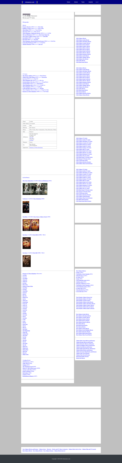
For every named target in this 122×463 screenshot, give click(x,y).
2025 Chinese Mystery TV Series (83, 183)
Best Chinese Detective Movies (83, 331)
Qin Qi (24, 325)
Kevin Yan (44, 77)
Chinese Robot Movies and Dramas (84, 350)
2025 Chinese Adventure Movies (83, 71)
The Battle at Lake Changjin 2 (83, 285)
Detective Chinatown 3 (81, 283)
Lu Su (24, 321)
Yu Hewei (39, 86)
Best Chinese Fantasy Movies (83, 319)
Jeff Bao (42, 88)
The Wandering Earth (28, 366)
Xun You (24, 340)
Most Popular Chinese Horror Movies (85, 306)
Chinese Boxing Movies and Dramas (84, 342)
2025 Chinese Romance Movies (83, 82)
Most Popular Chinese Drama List (84, 297)
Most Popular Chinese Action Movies (84, 302)
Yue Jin (24, 344)
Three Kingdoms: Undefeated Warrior (31, 33)
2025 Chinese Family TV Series (83, 177)
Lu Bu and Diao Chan (28, 88)
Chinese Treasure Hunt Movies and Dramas (86, 351)
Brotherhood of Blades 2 (28, 376)
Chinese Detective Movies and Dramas (85, 343)
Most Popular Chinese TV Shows (83, 298)
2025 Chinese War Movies (82, 87)
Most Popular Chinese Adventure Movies (85, 303)
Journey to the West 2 (28, 369)
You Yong (37, 38)
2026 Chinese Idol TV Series (82, 149)
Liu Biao (31, 140)
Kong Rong (25, 302)
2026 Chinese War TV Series (83, 155)
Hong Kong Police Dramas (82, 356)
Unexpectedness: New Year (29, 82)
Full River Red (79, 282)
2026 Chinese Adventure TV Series (84, 141)
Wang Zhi (25, 332)
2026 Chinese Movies (81, 38)
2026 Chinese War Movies (82, 59)
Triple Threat (26, 363)
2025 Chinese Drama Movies (83, 74)
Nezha (77, 278)
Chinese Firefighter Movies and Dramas (85, 345)
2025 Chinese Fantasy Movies (83, 75)
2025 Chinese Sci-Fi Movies (82, 83)
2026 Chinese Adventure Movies (83, 41)
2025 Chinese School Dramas (83, 196)
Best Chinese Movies (81, 270)
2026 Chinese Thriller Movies (83, 57)
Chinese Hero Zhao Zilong (29, 77)
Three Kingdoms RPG (28, 85)
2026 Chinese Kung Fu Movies (83, 51)
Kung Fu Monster (27, 371)
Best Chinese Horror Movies (82, 320)
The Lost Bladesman (27, 34)
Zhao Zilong (25, 30)
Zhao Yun (25, 31)
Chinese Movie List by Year (75, 449)
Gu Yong (25, 289)
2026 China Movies (80, 60)
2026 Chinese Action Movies (82, 40)
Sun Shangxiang (26, 330)
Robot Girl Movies (80, 358)
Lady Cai (25, 305)
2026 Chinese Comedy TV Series (83, 143)
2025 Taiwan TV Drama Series (83, 191)
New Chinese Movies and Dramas (30, 449)
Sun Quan (25, 329)
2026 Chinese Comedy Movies (83, 43)
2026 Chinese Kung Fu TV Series (83, 150)
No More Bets (79, 288)
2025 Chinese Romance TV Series (84, 185)
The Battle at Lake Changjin (82, 274)
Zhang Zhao (25, 349)
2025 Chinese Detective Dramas (83, 194)
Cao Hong (25, 278)
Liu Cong (25, 314)
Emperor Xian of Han (28, 286)
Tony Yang (40, 26)
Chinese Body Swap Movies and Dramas (85, 340)
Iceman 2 (25, 374)
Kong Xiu (25, 303)
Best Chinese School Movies (82, 328)
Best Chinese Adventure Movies (83, 315)
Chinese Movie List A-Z (59, 450)
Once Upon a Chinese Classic (29, 36)
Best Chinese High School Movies (84, 333)
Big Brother (25, 373)
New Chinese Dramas (48, 450)
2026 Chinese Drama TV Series (83, 144)
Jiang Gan (25, 300)
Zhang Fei (25, 346)
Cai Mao (25, 275)
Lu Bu (24, 319)
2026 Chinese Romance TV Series (84, 154)
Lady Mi (25, 308)
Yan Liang (25, 343)
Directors (49, 449)
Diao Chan (25, 284)
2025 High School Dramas (82, 199)
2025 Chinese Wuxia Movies (82, 94)
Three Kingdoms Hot (27, 80)
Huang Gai (25, 297)
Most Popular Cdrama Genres (83, 300)
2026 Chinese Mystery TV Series (83, 152)
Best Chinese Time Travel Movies (84, 334)
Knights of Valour (27, 28)
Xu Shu (24, 338)
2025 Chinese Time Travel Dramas (84, 197)
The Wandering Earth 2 (81, 286)
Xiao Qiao (25, 335)
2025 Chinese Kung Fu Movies (83, 79)
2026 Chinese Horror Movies (83, 49)
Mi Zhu (24, 322)
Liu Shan (25, 318)
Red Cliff (25, 39)
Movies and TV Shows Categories (60, 449)
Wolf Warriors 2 (26, 361)
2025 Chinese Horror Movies (83, 77)
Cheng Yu (25, 281)
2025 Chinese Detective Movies (83, 93)
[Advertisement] (55, 8)
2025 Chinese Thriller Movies (83, 85)
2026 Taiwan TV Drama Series (83, 158)
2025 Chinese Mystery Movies (83, 80)
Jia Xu (24, 299)
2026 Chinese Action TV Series (83, 139)
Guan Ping (25, 291)
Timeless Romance (27, 44)
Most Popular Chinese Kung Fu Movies (85, 308)
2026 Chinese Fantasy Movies (83, 46)
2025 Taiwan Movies (81, 91)
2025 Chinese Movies (81, 67)
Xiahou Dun (25, 333)
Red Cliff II (25, 38)
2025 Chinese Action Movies (82, 69)
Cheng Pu (25, 280)
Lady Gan (25, 306)
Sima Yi (24, 327)
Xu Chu (24, 337)
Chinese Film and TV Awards (89, 449)
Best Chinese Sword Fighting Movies (84, 330)
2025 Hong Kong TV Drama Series (84, 190)
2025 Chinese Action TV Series (83, 171)
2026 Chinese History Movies (83, 47)
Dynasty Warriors (27, 26)
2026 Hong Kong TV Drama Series (84, 157)
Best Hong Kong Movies (81, 325)
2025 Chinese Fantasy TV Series (83, 178)
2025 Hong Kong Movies (82, 90)
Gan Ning (25, 287)
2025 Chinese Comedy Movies (83, 72)
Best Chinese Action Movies (82, 314)
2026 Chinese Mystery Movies (83, 52)
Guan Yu (25, 292)
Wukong (24, 365)
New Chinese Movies (38, 450)
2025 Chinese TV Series (81, 169)
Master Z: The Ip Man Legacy (30, 368)
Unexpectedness (26, 83)
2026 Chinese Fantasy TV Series (83, 147)
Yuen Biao (45, 36)
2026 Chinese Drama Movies (83, 44)
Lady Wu (25, 310)
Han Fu (24, 294)
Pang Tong (25, 324)
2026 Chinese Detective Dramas (83, 162)
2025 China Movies (80, 88)
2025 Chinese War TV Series (83, 188)
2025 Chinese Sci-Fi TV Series (83, 186)
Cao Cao (25, 78)
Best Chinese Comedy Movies (83, 317)
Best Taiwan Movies (80, 326)
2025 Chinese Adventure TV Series (84, 172)
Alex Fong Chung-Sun (44, 34)
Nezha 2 (78, 272)
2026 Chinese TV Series (81, 138)
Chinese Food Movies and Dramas (84, 347)
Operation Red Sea (80, 289)
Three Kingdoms (26, 86)
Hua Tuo (25, 295)
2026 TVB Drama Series (82, 160)
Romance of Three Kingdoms (29, 91)
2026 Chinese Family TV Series (83, 146)
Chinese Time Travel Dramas (83, 354)
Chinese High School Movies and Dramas (85, 348)
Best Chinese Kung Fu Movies (83, 322)
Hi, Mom (78, 277)
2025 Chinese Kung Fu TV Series (83, 182)
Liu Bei (24, 311)
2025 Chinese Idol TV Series (82, 180)
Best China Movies (80, 323)
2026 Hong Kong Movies (82, 62)
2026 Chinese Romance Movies (83, 54)
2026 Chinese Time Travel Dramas (84, 163)
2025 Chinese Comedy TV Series (83, 174)
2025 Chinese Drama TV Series (83, 175)
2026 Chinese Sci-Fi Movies (82, 55)
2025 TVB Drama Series (82, 193)
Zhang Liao (25, 348)
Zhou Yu (24, 352)
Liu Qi (24, 316)
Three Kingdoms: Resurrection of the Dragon (33, 41)
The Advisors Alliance (28, 75)
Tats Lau (40, 44)
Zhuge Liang (25, 354)
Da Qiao (24, 283)
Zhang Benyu (40, 83)
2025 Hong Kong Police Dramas (83, 201)
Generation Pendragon (28, 42)
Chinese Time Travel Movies (82, 353)
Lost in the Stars (80, 291)
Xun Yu (24, 341)
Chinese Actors (42, 449)
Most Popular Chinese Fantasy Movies (85, 305)
